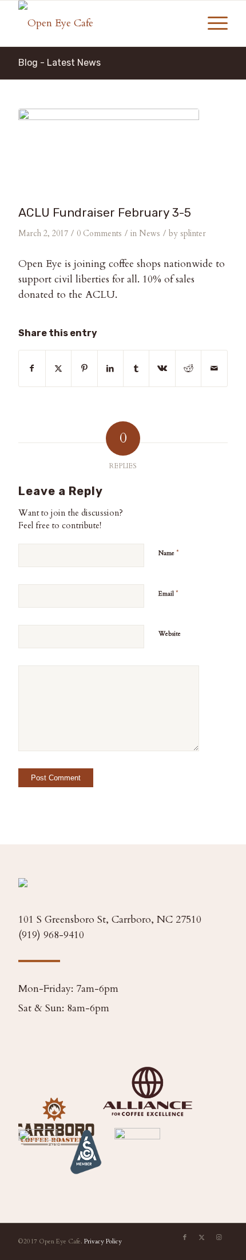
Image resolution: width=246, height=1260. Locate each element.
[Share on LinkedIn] (110, 368)
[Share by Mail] (214, 368)
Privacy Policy (103, 1241)
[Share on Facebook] (32, 368)
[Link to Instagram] (219, 1237)
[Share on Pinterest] (84, 368)
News (149, 233)
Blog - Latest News (59, 62)
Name (168, 553)
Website (169, 633)
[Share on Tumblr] (136, 368)
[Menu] (212, 23)
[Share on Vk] (161, 368)
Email (168, 593)
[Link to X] (202, 1237)
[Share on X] (58, 368)
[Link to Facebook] (184, 1237)
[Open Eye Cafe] (101, 23)
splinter (193, 233)
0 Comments (99, 233)
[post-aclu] (108, 154)
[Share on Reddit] (188, 368)
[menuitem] (212, 23)
